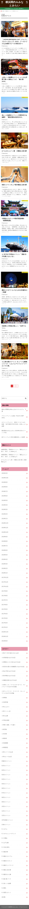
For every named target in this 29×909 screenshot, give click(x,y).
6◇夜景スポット (6, 892)
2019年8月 (5, 486)
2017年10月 (5, 586)
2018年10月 (5, 532)
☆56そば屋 (5, 715)
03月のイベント (6, 774)
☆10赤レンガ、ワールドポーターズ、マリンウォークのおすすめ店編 (13, 685)
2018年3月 (5, 564)
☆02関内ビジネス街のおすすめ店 (11, 662)
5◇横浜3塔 (5, 851)
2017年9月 (5, 591)
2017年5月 (5, 609)
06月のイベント (6, 788)
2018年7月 (5, 545)
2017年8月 (5, 595)
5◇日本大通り (6, 847)
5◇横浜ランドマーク (7, 865)
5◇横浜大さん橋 (6, 874)
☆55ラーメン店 (6, 711)
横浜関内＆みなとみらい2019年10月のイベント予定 (14, 431)
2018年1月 (5, 573)
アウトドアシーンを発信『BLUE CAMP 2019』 (13, 416)
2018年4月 (5, 559)
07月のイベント (6, 792)
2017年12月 (5, 577)
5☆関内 (4, 888)
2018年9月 (5, 536)
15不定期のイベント (7, 820)
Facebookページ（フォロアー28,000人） (15, 8)
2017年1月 (5, 627)
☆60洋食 (4, 729)
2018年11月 (5, 527)
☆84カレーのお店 (7, 756)
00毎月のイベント (7, 761)
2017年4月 (5, 613)
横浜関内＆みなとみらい (14, 3)
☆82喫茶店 (5, 747)
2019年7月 (5, 491)
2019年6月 (5, 495)
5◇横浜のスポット (7, 860)
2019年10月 (5, 477)
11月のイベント (6, 811)
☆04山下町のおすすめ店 (8, 671)
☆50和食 (4, 697)
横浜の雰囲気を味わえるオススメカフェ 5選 (14, 410)
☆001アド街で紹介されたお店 (10, 653)
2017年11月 (5, 582)
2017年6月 (5, 604)
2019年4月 (5, 505)
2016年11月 (5, 636)
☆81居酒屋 (5, 743)
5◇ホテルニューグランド (9, 833)
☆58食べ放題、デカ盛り (8, 724)
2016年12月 (5, 632)
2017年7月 (5, 600)
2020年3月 (5, 473)
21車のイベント (6, 824)
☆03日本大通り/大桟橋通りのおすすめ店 (13, 666)
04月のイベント (6, 779)
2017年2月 (5, 622)
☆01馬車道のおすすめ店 (8, 657)
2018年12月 (5, 523)
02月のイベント (6, 770)
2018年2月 (5, 568)
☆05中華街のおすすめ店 (8, 675)
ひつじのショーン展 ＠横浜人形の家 (11, 459)
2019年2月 (5, 514)
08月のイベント (6, 797)
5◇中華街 (4, 838)
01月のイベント (6, 765)
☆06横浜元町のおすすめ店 (9, 680)
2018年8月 (5, 541)
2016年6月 (5, 641)
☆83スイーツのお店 (7, 752)
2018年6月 (5, 550)
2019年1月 (5, 518)
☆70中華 (4, 734)
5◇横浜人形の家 (6, 870)
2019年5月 (5, 500)
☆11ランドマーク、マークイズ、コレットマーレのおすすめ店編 (13, 692)
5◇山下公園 (5, 842)
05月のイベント (6, 783)
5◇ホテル (4, 829)
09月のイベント (6, 802)
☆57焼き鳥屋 (5, 720)
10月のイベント (6, 806)
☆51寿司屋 (5, 702)
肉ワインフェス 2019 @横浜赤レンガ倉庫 (13, 437)
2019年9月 (5, 482)
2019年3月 (5, 509)
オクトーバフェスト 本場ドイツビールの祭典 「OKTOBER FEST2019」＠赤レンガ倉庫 (14, 424)
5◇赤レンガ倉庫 (6, 883)
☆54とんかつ (5, 706)
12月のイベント (6, 815)
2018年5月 (5, 554)
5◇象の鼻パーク (6, 879)
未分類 (3, 897)
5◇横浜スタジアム (7, 856)
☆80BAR (4, 738)
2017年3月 (5, 618)
